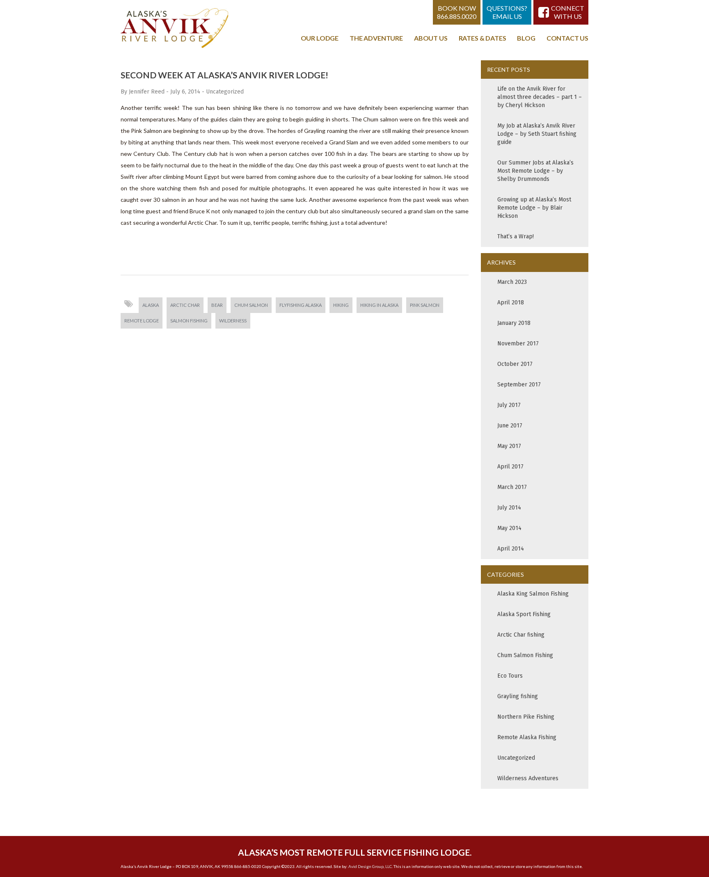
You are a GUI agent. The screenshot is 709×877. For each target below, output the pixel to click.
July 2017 (509, 405)
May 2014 (509, 528)
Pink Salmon (424, 305)
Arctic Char (185, 305)
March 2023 (512, 282)
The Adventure (376, 38)
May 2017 (509, 446)
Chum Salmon (251, 305)
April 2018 (510, 302)
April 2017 (510, 466)
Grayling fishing (517, 696)
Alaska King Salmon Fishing (533, 593)
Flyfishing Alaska (300, 305)
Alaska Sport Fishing (524, 614)
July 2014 (509, 507)
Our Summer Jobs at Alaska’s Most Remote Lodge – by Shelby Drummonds (535, 171)
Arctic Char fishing (520, 634)
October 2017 (515, 364)
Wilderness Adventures (527, 778)
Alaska (150, 305)
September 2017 (519, 384)
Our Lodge (319, 38)
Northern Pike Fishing (525, 716)
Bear (217, 305)
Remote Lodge (141, 320)
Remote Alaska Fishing (526, 737)
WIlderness (233, 320)
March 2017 (512, 487)
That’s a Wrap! (515, 236)
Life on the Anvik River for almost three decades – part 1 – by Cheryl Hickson (539, 97)
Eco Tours (510, 675)
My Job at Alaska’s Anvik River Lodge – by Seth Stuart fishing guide (536, 134)
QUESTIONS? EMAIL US (507, 12)
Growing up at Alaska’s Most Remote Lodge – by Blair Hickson (534, 207)
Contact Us (567, 38)
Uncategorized (225, 91)
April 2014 (510, 548)
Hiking (341, 305)
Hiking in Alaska (379, 305)
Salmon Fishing (189, 320)
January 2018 (514, 323)
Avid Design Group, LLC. (370, 866)
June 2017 (509, 425)
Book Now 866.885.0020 (456, 12)
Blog (526, 38)
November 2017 (518, 343)
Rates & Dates (482, 38)
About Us (431, 38)
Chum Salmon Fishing (525, 655)
